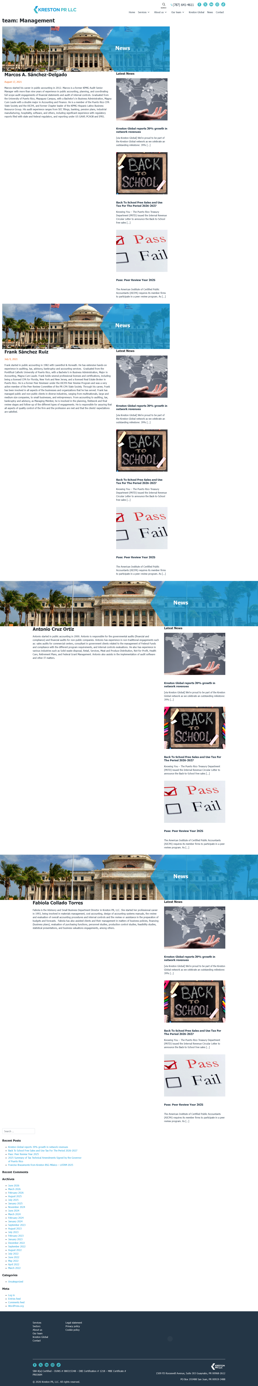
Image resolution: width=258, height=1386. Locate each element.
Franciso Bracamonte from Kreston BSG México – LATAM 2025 (40, 1164)
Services (142, 12)
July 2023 (13, 1232)
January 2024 (15, 1221)
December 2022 (16, 1242)
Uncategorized (15, 1281)
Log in (11, 1295)
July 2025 (13, 1199)
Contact (220, 12)
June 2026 (13, 1185)
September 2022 (17, 1246)
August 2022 (15, 1250)
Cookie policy (73, 1329)
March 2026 (14, 1189)
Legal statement (74, 1322)
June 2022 (13, 1257)
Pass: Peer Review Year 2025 (23, 1154)
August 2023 (15, 1228)
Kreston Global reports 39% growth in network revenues (38, 1146)
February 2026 (16, 1192)
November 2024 (16, 1207)
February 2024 (16, 1217)
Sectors (36, 1326)
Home (132, 12)
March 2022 (14, 1267)
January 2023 (15, 1239)
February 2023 (16, 1235)
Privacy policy (73, 1326)
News (210, 12)
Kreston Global (196, 12)
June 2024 (13, 1210)
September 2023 (17, 1224)
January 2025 (15, 1203)
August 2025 (15, 1196)
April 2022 (13, 1264)
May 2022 (13, 1260)
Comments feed (16, 1302)
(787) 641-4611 (183, 5)
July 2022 (13, 1253)
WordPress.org (16, 1305)
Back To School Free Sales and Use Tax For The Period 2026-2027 (42, 1150)
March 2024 (14, 1214)
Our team (176, 12)
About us (159, 12)
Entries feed (14, 1298)
